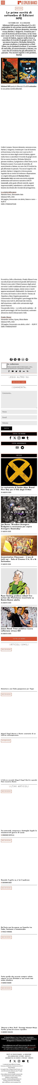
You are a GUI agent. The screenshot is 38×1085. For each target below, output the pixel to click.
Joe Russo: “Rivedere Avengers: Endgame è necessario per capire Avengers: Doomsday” (16, 527)
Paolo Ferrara (7, 932)
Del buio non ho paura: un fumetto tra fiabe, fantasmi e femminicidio (16, 928)
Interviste (6, 741)
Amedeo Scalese (8, 1032)
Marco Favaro (7, 983)
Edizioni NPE (19, 382)
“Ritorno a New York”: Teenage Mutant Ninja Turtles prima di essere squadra (19, 1028)
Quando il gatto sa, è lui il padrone (15, 880)
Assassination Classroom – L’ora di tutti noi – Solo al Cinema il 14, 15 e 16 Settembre (18, 559)
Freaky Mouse (6, 317)
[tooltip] (11, 359)
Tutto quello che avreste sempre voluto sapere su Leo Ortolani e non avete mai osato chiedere (17, 978)
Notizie (19, 8)
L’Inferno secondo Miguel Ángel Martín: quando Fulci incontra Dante (19, 781)
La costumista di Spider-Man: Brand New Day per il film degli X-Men (17, 489)
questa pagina (32, 1047)
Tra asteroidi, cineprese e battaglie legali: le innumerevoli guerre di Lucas (19, 831)
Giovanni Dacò (7, 882)
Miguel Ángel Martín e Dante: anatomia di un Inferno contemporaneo (18, 734)
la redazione (26, 23)
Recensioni (6, 649)
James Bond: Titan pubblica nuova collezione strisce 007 (17, 630)
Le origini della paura (8, 192)
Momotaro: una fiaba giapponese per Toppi (17, 689)
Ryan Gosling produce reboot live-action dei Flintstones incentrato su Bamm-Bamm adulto (17, 598)
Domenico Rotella (8, 835)
